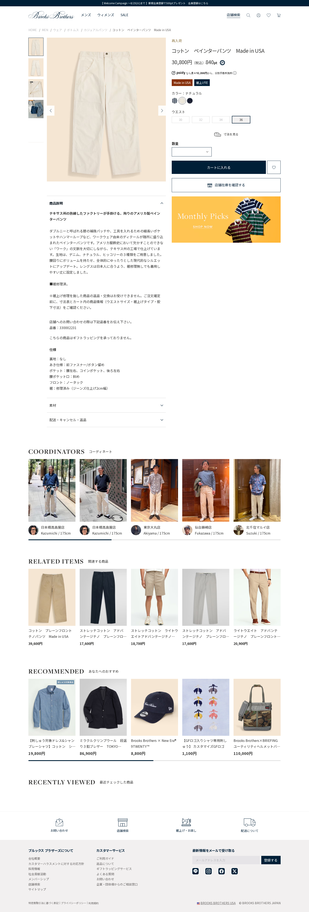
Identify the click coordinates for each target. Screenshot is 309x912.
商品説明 (56, 203)
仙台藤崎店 (203, 527)
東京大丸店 (152, 527)
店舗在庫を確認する (230, 184)
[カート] (279, 15)
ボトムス (73, 30)
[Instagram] (208, 871)
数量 (175, 143)
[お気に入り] (269, 14)
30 (180, 120)
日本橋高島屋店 (53, 527)
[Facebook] (221, 871)
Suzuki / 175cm (258, 533)
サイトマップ (37, 889)
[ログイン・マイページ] (258, 14)
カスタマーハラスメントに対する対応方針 (56, 864)
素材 (52, 405)
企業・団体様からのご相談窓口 (117, 884)
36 (241, 120)
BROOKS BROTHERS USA (218, 903)
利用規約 (93, 903)
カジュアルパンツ (95, 30)
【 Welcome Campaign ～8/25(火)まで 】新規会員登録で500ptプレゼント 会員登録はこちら (154, 3)
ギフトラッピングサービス (114, 869)
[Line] (195, 871)
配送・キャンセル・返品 (67, 419)
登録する (270, 860)
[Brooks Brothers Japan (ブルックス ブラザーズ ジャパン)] (51, 15)
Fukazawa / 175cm (209, 533)
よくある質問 (105, 874)
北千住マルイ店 (258, 527)
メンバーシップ (38, 879)
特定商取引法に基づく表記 (43, 903)
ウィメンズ (105, 14)
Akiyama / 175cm (157, 533)
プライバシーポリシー (73, 903)
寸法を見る (231, 134)
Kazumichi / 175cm (56, 533)
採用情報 (34, 869)
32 (200, 120)
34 (221, 120)
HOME (32, 30)
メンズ (86, 14)
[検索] (248, 14)
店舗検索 (233, 14)
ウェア (57, 30)
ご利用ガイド (105, 858)
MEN (45, 30)
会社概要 (34, 858)
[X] (234, 871)
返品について (105, 864)
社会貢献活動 (37, 874)
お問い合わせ (105, 879)
